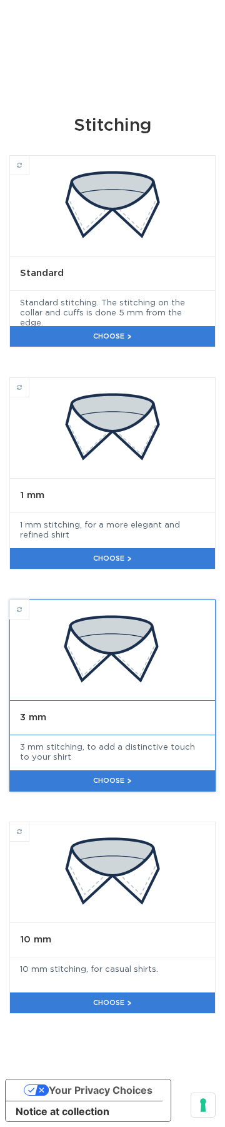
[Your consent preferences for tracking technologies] (203, 1105)
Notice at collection (62, 1111)
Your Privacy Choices (100, 1090)
